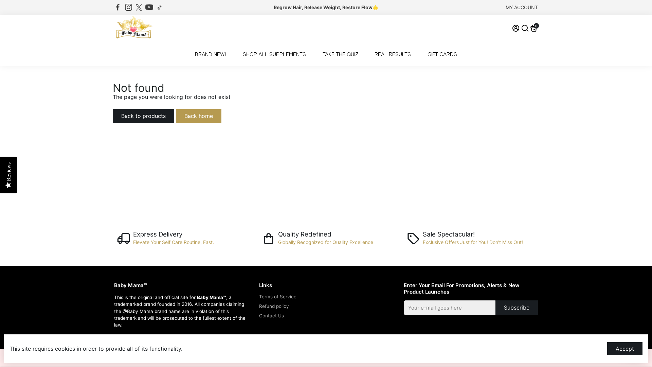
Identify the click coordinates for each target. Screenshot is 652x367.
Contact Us (271, 315)
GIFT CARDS (442, 54)
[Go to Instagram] (128, 7)
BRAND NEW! (210, 54)
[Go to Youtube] (149, 7)
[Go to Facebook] (118, 7)
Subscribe (516, 307)
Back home (198, 115)
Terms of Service (277, 296)
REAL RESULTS (393, 54)
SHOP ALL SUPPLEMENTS (274, 54)
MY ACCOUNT (522, 7)
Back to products (143, 115)
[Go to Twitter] (138, 7)
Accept (625, 348)
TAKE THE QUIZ (340, 54)
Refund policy (274, 306)
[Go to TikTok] (159, 7)
